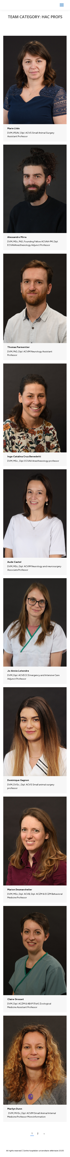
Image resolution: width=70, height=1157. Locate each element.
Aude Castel (14, 562)
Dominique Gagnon (18, 780)
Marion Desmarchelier (19, 889)
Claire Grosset (15, 999)
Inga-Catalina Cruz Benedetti (24, 456)
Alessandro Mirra (16, 237)
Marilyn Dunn (14, 1108)
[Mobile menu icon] (61, 5)
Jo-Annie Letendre (18, 671)
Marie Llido (13, 128)
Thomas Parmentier (18, 347)
